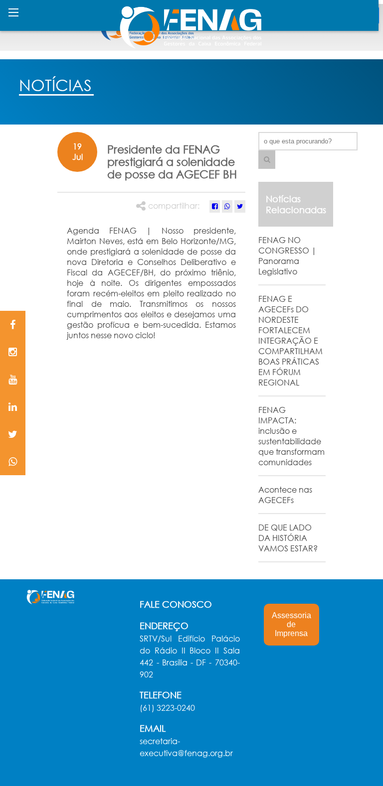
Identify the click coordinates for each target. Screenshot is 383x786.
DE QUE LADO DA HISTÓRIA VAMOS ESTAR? (288, 537)
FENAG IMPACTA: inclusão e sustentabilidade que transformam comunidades (291, 435)
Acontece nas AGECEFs (285, 494)
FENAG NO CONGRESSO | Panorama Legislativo (287, 255)
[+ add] (266, 159)
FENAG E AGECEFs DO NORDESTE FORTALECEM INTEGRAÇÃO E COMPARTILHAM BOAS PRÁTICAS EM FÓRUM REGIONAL (290, 340)
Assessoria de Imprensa (291, 624)
